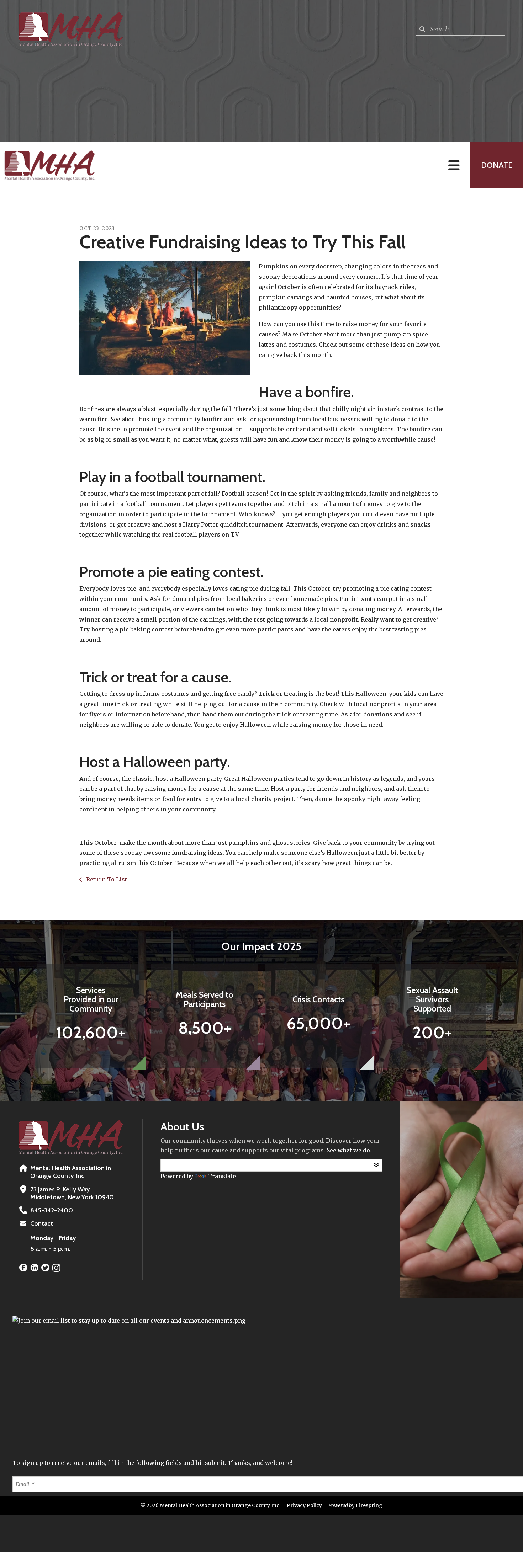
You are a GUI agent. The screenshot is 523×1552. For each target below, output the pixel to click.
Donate (496, 165)
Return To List (106, 879)
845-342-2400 (51, 1210)
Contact (41, 1223)
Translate (222, 1176)
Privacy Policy (304, 1505)
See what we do (348, 1150)
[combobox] (460, 29)
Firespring (369, 1505)
